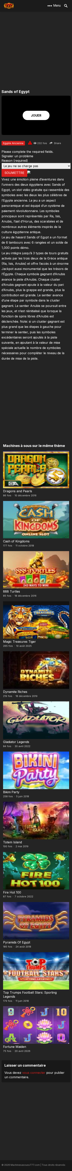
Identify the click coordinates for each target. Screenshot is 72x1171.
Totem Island (12, 842)
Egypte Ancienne (13, 143)
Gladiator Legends (16, 742)
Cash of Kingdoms (16, 541)
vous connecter (33, 1073)
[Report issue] (30, 143)
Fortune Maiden (14, 1047)
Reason (15, 160)
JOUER (36, 115)
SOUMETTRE (14, 173)
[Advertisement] (36, 51)
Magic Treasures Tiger (19, 641)
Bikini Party (11, 792)
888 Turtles (11, 591)
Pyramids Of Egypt (16, 942)
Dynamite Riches (15, 692)
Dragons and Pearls (17, 491)
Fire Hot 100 (12, 892)
